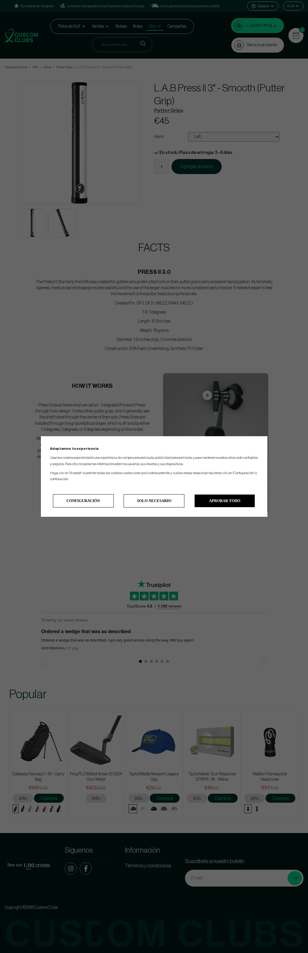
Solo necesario (154, 500)
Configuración (83, 500)
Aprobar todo (224, 500)
